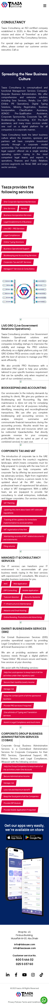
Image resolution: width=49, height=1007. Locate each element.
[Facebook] (16, 976)
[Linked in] (8, 976)
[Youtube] (24, 976)
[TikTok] (41, 976)
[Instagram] (33, 976)
